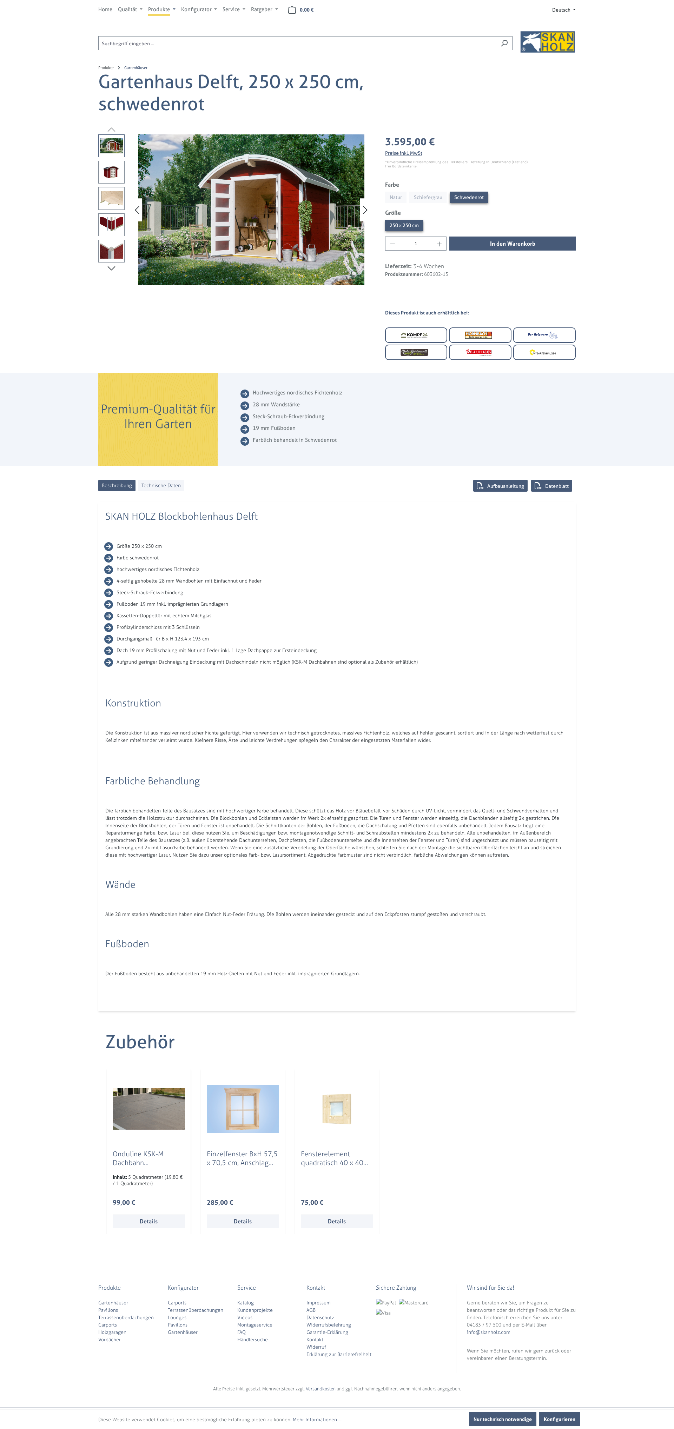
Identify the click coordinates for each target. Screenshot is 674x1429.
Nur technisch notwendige (503, 1419)
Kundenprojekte (255, 1310)
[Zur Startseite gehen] (548, 42)
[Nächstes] (365, 210)
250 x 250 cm (404, 225)
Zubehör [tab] (140, 1041)
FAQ (241, 1332)
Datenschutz (320, 1317)
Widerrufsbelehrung (328, 1324)
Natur (396, 197)
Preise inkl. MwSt (403, 152)
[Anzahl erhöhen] (439, 244)
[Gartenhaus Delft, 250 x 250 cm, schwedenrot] (251, 209)
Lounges (177, 1317)
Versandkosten (321, 1389)
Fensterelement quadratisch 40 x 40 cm (332, 1158)
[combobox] (297, 43)
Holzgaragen (112, 1332)
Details (149, 1221)
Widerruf (316, 1346)
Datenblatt (557, 486)
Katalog (245, 1302)
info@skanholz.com (488, 1332)
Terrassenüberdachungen (126, 1317)
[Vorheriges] (137, 210)
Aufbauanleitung (505, 486)
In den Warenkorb (512, 243)
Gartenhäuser (113, 1302)
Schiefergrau (428, 197)
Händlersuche (252, 1339)
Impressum (318, 1302)
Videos (244, 1317)
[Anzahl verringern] (392, 244)
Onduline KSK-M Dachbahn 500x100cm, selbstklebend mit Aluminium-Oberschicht (141, 1158)
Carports (107, 1324)
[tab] (117, 485)
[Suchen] (504, 43)
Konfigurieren (559, 1419)
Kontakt (314, 1339)
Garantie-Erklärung (327, 1332)
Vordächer (109, 1339)
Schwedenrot (469, 197)
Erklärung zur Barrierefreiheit (338, 1354)
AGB (311, 1310)
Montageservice (254, 1324)
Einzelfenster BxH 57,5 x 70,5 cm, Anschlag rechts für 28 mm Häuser (242, 1158)
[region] (234, 209)
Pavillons (108, 1310)
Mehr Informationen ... (317, 1419)
